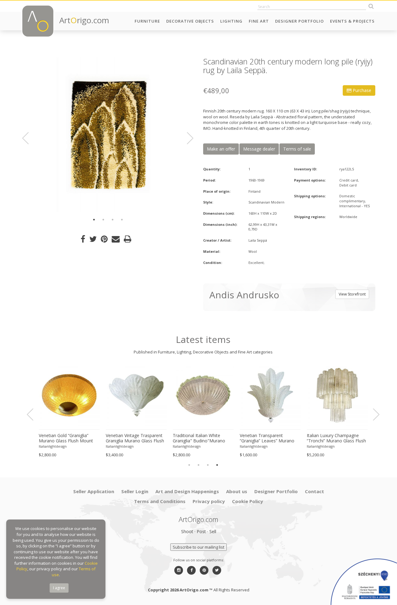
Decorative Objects (190, 21)
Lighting (231, 21)
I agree (59, 587)
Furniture (147, 21)
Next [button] (186, 138)
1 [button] (94, 220)
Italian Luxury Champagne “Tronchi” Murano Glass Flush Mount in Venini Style (336, 438)
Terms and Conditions (159, 501)
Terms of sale (297, 149)
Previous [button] (29, 138)
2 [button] (103, 220)
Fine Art (259, 21)
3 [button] (112, 220)
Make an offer (221, 149)
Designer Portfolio (299, 21)
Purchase (361, 90)
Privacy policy (209, 501)
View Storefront (352, 294)
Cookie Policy (247, 501)
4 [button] (122, 220)
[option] (108, 134)
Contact (314, 491)
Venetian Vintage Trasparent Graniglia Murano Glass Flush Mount (135, 438)
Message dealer (259, 149)
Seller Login (134, 491)
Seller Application (93, 491)
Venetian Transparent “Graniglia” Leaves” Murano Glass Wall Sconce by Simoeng (267, 438)
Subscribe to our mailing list (198, 547)
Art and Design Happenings (187, 491)
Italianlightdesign (53, 446)
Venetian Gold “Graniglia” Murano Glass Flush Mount (66, 438)
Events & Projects (352, 21)
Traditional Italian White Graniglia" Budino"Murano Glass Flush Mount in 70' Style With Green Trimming (203, 438)
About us (236, 491)
